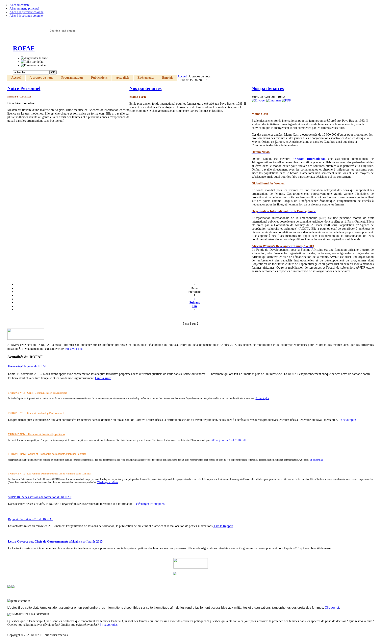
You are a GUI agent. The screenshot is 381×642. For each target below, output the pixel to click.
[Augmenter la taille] (34, 58)
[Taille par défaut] (32, 62)
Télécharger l (103, 482)
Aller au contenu (20, 5)
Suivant (194, 302)
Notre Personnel (23, 88)
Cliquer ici (332, 607)
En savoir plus (262, 398)
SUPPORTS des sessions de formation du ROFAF (39, 497)
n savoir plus (348, 419)
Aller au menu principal (24, 8)
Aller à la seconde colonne (26, 15)
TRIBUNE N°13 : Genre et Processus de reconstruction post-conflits (47, 453)
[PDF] (286, 100)
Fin (194, 306)
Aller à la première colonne (26, 12)
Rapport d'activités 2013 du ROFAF (30, 519)
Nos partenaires (145, 88)
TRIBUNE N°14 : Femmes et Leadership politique (36, 434)
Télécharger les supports (149, 503)
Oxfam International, (310, 158)
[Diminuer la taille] (33, 65)
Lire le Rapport (223, 526)
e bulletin (113, 482)
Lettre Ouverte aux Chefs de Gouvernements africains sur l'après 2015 (55, 541)
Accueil (182, 76)
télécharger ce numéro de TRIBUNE (229, 440)
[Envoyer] (259, 100)
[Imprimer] (273, 100)
